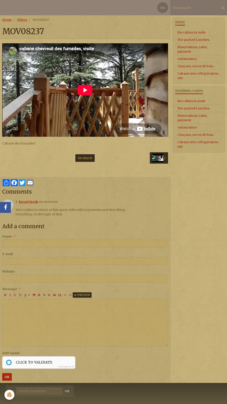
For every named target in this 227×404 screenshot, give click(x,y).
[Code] (65, 295)
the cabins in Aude (191, 32)
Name (7, 236)
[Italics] (10, 295)
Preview (83, 295)
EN (162, 8)
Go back (85, 158)
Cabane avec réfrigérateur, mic (198, 75)
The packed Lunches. (193, 40)
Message (9, 289)
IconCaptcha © (66, 366)
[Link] (44, 295)
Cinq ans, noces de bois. (195, 66)
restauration (187, 59)
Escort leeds (28, 202)
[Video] (60, 295)
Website (8, 271)
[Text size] (20, 295)
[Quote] (34, 295)
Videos (22, 20)
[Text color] (27, 295)
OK (7, 377)
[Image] (54, 295)
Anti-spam (11, 353)
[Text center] (39, 295)
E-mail (7, 254)
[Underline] (15, 295)
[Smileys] (70, 295)
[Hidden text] (49, 295)
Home (7, 20)
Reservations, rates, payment (192, 49)
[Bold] (5, 295)
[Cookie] (9, 395)
